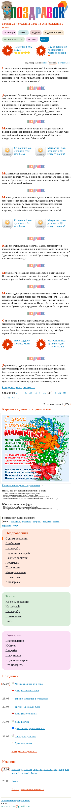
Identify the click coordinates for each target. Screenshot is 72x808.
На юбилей (13, 606)
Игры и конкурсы (17, 660)
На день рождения (17, 601)
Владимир (59, 769)
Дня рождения (15, 640)
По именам (13, 577)
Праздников (13, 655)
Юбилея (11, 645)
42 (8, 397)
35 (40, 392)
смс (45, 62)
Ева (67, 769)
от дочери (9, 32)
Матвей (15, 773)
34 (35, 392)
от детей (36, 32)
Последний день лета (25, 736)
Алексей (28, 769)
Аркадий (37, 769)
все (68, 62)
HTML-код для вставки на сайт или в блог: (24, 490)
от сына (23, 32)
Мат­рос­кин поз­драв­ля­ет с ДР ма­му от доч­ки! (56, 151)
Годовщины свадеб (18, 553)
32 (26, 392)
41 (4, 397)
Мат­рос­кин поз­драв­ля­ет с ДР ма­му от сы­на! (57, 343)
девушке (47, 521)
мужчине (26, 521)
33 (30, 392)
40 (64, 392)
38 (55, 392)
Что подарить (14, 664)
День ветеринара (23, 743)
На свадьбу (13, 548)
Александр (17, 769)
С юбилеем (13, 543)
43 (13, 397)
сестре (56, 521)
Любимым (12, 562)
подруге (37, 521)
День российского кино (27, 690)
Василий (48, 769)
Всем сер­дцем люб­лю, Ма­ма (22, 342)
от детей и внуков (54, 32)
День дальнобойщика (26, 713)
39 (59, 392)
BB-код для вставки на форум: (17, 504)
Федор (33, 773)
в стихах (62, 62)
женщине (15, 521)
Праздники (13, 567)
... (17, 392)
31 (21, 392)
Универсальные (16, 572)
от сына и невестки (13, 39)
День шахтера (22, 721)
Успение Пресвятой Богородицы (31, 698)
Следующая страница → (18, 387)
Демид (15, 781)
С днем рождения (17, 538)
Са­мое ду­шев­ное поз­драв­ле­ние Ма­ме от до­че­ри (57, 49)
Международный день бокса (29, 684)
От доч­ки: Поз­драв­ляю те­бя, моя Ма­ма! (22, 151)
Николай (24, 773)
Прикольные (14, 616)
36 (44, 392)
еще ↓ (44, 39)
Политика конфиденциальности (15, 800)
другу (15, 525)
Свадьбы (11, 650)
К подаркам (13, 582)
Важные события (16, 557)
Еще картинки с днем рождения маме (21, 485)
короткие (32, 39)
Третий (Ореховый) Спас (27, 706)
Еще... (10, 621)
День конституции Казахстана (30, 728)
